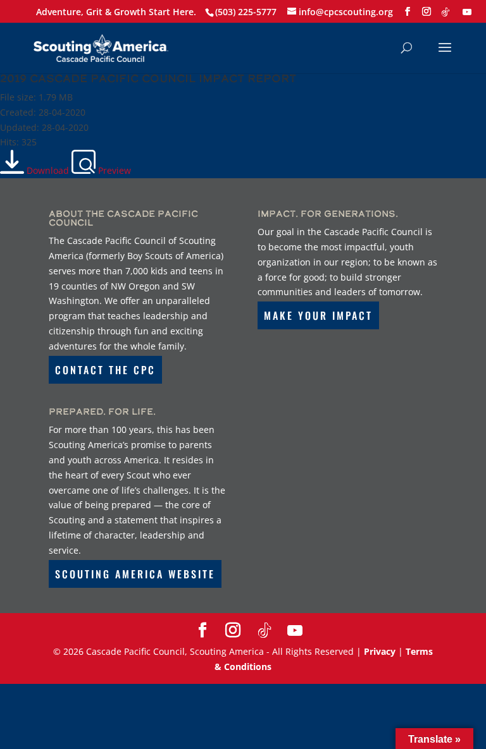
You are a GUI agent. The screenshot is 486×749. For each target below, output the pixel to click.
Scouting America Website (135, 574)
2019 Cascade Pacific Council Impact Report (148, 78)
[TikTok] (445, 12)
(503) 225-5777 (246, 12)
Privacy (380, 651)
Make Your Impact (318, 315)
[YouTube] (467, 12)
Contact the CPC (105, 369)
